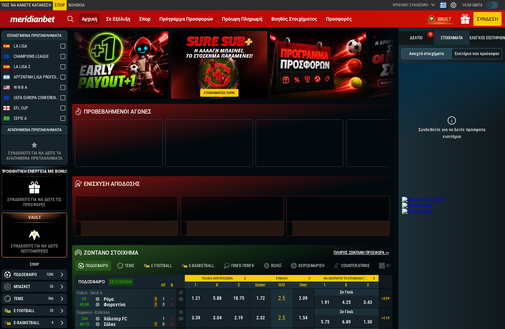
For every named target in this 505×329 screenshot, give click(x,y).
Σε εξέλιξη (118, 19)
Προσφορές (339, 19)
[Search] (70, 19)
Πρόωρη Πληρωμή (242, 19)
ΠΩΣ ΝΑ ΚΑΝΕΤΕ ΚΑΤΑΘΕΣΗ (26, 5)
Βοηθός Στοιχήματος (294, 19)
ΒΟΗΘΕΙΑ (76, 5)
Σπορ (144, 19)
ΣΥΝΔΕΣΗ (487, 19)
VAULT (444, 19)
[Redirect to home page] (32, 19)
